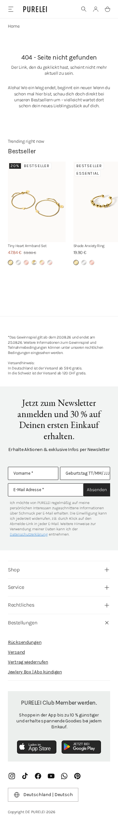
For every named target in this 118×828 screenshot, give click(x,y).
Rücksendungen (24, 642)
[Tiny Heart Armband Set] (37, 202)
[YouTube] (51, 776)
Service (16, 587)
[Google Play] (81, 747)
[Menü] (10, 9)
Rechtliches (21, 605)
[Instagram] (12, 776)
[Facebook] (38, 776)
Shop (13, 569)
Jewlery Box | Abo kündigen (35, 672)
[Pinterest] (77, 776)
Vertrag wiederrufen (28, 662)
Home (14, 26)
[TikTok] (25, 776)
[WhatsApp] (64, 776)
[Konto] (95, 9)
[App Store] (36, 747)
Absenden (97, 489)
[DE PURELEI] (35, 9)
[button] (84, 9)
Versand (16, 652)
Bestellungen (22, 622)
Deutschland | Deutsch (48, 794)
